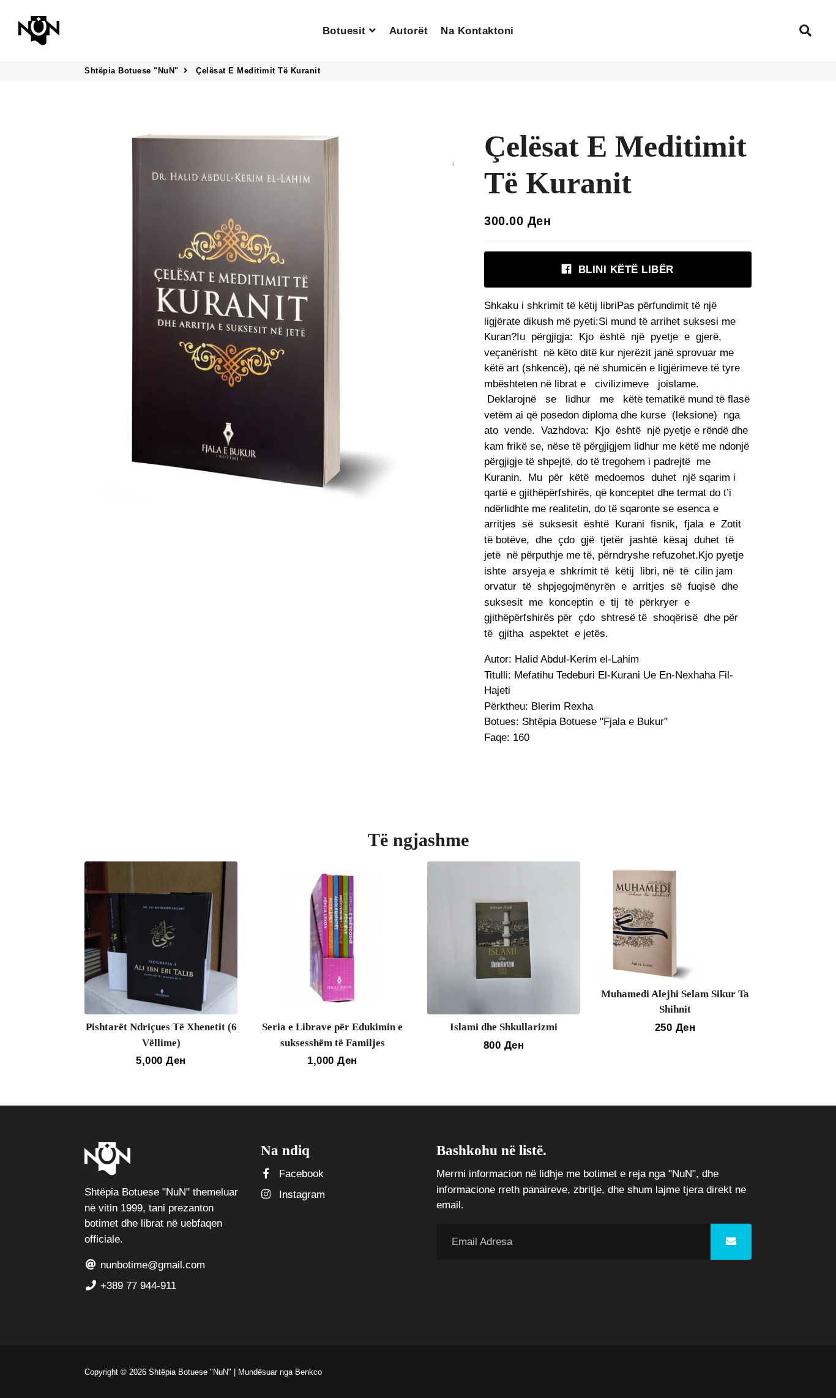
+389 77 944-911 (136, 1286)
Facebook (300, 1174)
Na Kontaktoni (477, 31)
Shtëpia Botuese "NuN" (131, 70)
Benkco (308, 1372)
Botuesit (346, 31)
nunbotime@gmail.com (151, 1265)
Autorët (408, 31)
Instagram (300, 1194)
